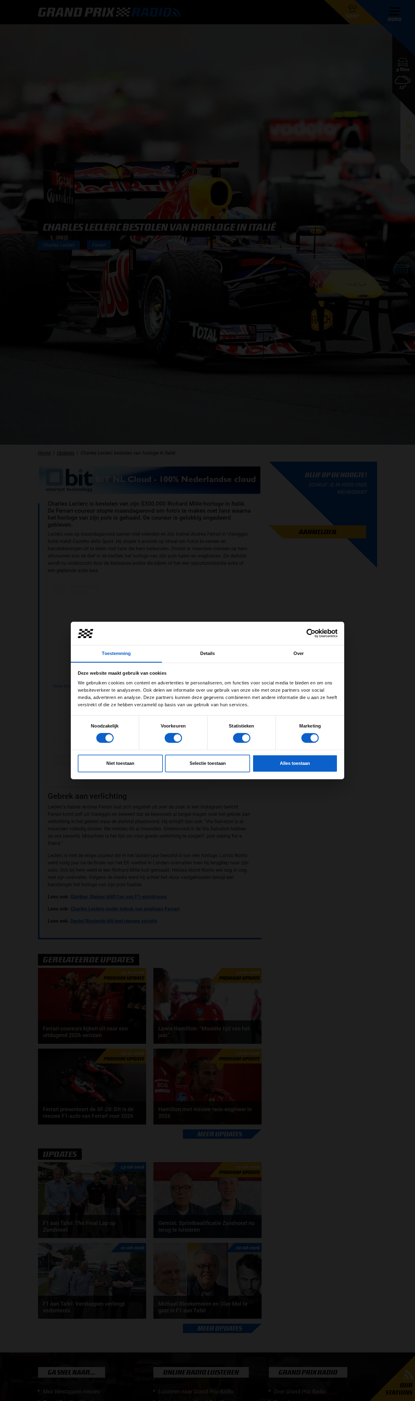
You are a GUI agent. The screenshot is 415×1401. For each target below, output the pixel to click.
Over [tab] (298, 653)
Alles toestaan (295, 763)
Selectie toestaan (208, 763)
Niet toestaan (120, 763)
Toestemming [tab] (116, 653)
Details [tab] (207, 653)
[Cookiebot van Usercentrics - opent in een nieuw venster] (311, 633)
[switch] (173, 738)
